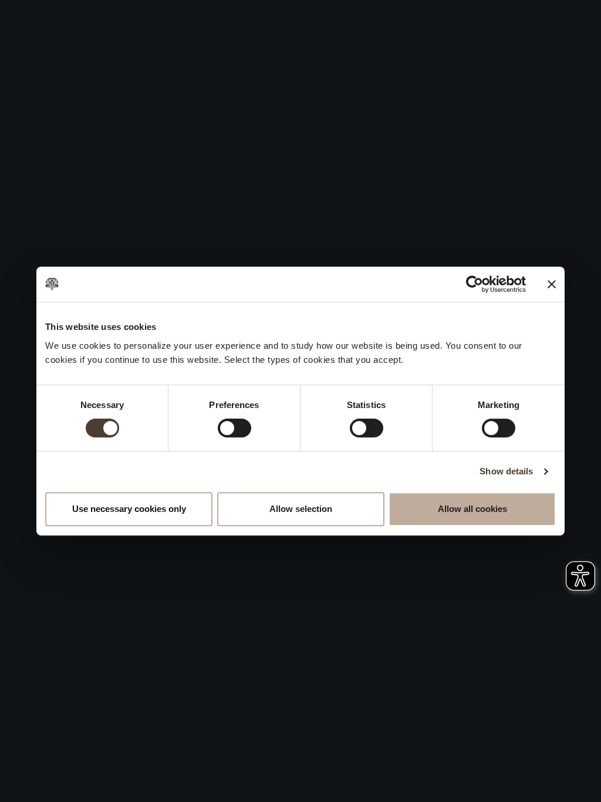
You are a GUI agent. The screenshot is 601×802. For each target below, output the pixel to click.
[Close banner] (552, 284)
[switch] (234, 428)
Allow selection (300, 509)
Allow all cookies (472, 509)
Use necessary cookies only (129, 509)
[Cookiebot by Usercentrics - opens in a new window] (474, 284)
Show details (506, 471)
